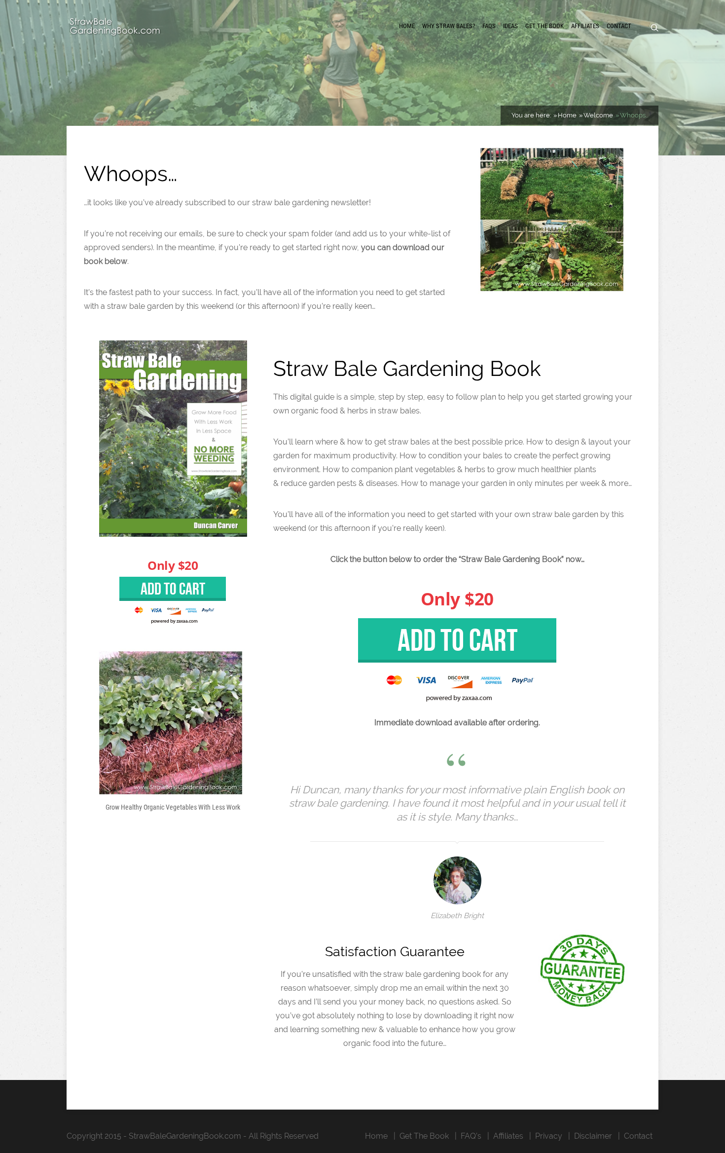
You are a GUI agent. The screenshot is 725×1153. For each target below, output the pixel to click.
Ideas (510, 26)
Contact (619, 26)
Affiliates (585, 26)
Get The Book (544, 26)
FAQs (489, 26)
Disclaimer (593, 1136)
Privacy (548, 1136)
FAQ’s (471, 1136)
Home (407, 26)
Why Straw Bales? (448, 26)
